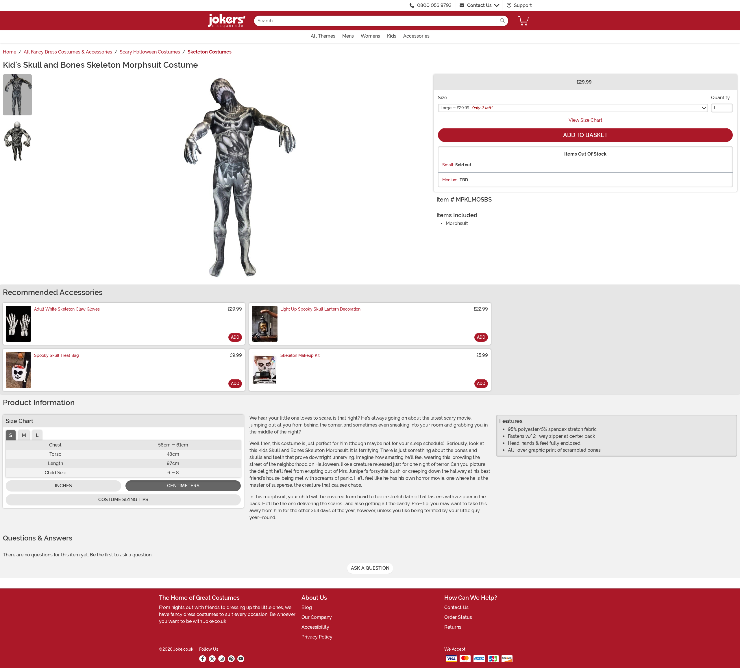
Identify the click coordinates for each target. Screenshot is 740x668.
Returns (452, 627)
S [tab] (10, 435)
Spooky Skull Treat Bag (56, 355)
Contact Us (479, 5)
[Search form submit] (502, 21)
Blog (306, 607)
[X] (212, 658)
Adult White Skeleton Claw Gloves (67, 309)
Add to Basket (585, 135)
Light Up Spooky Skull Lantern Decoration (320, 309)
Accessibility (315, 627)
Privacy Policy (316, 637)
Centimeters (183, 485)
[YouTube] (240, 658)
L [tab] (37, 435)
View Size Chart (585, 120)
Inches (63, 485)
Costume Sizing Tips (123, 499)
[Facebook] (202, 658)
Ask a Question (370, 568)
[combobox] (375, 21)
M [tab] (24, 435)
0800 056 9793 (434, 5)
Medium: (450, 180)
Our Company (316, 617)
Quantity (720, 97)
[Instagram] (221, 658)
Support (522, 5)
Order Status (458, 617)
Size (442, 97)
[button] (524, 20)
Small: (448, 165)
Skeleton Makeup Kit (300, 355)
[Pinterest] (231, 658)
